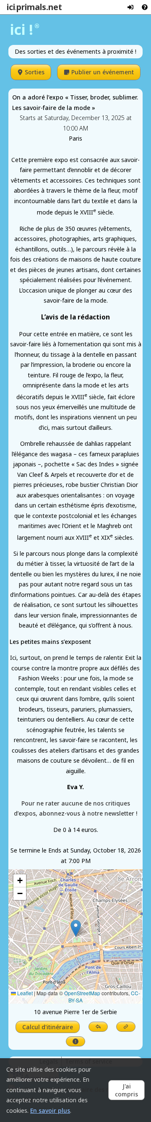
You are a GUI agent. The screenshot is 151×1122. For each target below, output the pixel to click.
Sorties (34, 72)
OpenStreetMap (82, 992)
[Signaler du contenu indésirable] (75, 1041)
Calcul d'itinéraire (47, 1027)
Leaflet (24, 992)
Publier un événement (102, 72)
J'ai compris (126, 1090)
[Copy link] (125, 1027)
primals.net (39, 7)
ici (11, 7)
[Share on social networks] (98, 1027)
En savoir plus (50, 1110)
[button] (75, 928)
